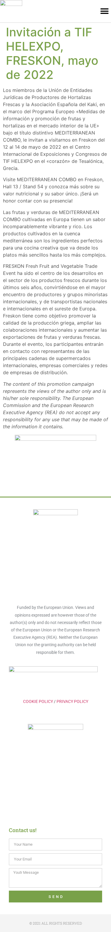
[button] (104, 11)
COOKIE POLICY (38, 701)
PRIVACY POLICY (72, 701)
